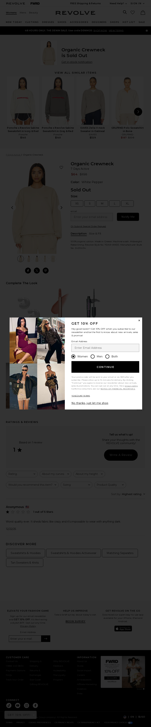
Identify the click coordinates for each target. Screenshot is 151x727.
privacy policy (131, 386)
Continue (105, 367)
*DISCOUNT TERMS (80, 396)
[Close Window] (139, 320)
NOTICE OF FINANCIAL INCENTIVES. (118, 389)
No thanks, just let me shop (89, 403)
